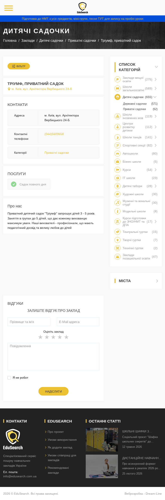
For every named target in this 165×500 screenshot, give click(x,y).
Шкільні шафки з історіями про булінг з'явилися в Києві (140, 432)
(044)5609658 (54, 134)
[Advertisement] (53, 266)
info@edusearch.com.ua (20, 476)
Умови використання (62, 439)
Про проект (56, 431)
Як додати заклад (60, 447)
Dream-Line (154, 493)
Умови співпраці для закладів (62, 458)
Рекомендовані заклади (58, 470)
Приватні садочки (56, 152)
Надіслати (53, 391)
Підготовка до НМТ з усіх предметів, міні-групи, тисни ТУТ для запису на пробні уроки (82, 18)
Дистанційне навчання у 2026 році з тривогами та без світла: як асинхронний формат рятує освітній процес (141, 458)
